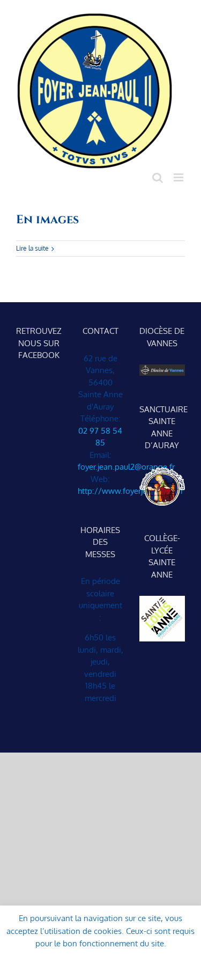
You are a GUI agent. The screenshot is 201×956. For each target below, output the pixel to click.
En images (47, 220)
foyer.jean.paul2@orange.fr (126, 467)
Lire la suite (32, 248)
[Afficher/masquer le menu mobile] (179, 177)
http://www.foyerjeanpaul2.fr (130, 491)
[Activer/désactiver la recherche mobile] (157, 177)
